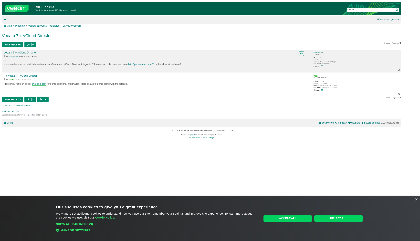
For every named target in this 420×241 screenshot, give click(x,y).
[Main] (19, 7)
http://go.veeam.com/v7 (141, 64)
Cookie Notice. (105, 217)
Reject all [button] (338, 218)
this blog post (39, 83)
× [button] (416, 199)
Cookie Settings (208, 138)
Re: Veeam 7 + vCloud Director (20, 75)
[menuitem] (394, 20)
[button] (156, 224)
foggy (316, 76)
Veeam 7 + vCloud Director (27, 35)
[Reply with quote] (301, 53)
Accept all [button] (288, 218)
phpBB (192, 135)
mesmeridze (318, 52)
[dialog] (210, 218)
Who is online (11, 111)
